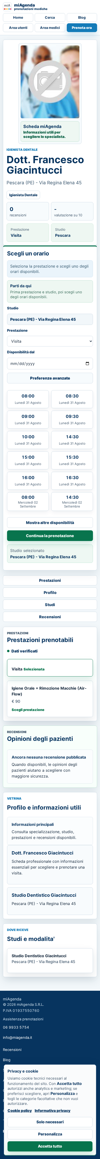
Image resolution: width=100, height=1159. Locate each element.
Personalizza (50, 1134)
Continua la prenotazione (50, 535)
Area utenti (18, 27)
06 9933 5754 (16, 1027)
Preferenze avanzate (50, 378)
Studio (12, 308)
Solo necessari (50, 1122)
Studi (50, 604)
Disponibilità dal (20, 352)
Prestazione (17, 330)
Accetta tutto (50, 1146)
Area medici (50, 27)
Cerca (50, 17)
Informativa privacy (52, 1110)
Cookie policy (20, 1110)
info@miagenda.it (17, 1037)
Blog (82, 17)
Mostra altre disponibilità (50, 522)
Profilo (50, 592)
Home (18, 17)
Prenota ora (82, 27)
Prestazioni (50, 580)
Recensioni (50, 616)
